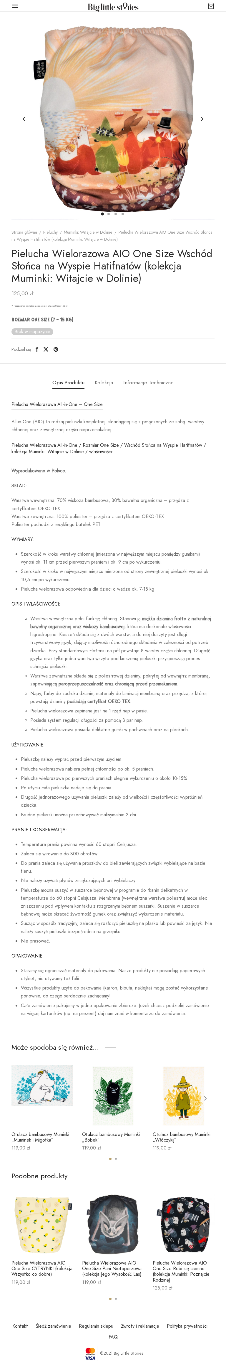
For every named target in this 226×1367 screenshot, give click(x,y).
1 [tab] (110, 1159)
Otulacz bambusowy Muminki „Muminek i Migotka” (40, 1137)
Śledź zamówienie (53, 1326)
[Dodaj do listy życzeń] (29, 1113)
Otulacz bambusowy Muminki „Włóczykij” (181, 1137)
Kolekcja (104, 382)
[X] (46, 349)
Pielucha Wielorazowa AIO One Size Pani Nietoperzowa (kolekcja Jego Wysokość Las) (112, 1268)
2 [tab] (116, 1159)
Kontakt (20, 1326)
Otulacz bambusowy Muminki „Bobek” (111, 1137)
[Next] (205, 1098)
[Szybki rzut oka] (55, 1113)
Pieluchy (50, 232)
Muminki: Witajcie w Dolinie (88, 232)
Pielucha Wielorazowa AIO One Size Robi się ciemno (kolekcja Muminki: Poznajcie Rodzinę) (181, 1271)
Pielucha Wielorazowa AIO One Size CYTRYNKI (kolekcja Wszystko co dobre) (41, 1268)
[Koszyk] (211, 5)
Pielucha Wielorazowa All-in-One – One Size (57, 404)
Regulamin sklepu (96, 1326)
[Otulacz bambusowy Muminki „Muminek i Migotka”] (42, 1096)
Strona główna (24, 232)
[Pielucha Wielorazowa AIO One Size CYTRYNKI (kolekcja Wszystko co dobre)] (42, 1224)
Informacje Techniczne (148, 382)
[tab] (68, 383)
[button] (42, 1113)
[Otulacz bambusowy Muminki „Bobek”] (113, 1096)
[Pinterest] (55, 349)
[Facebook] (37, 349)
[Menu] (15, 6)
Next (202, 119)
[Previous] (21, 1098)
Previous (24, 119)
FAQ (113, 1337)
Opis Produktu (68, 382)
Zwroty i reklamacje (140, 1326)
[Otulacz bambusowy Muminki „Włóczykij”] (184, 1096)
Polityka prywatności (187, 1326)
